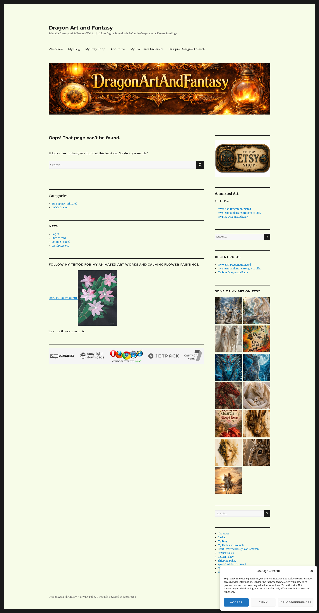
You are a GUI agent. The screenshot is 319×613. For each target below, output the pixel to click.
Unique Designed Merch (187, 49)
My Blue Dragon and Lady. (233, 216)
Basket (222, 537)
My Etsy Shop (95, 49)
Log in (55, 234)
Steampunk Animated (64, 203)
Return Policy (226, 556)
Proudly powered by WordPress (117, 596)
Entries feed (59, 238)
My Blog (74, 49)
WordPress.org (60, 245)
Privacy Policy (226, 553)
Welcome (56, 49)
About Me (118, 49)
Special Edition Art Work (232, 564)
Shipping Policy (227, 560)
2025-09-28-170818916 (63, 297)
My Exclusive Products (147, 49)
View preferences (295, 602)
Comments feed (61, 241)
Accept (236, 602)
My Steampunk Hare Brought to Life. (239, 212)
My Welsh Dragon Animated (234, 209)
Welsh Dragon (60, 207)
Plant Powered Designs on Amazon (238, 549)
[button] (311, 571)
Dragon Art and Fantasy (81, 28)
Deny (263, 602)
